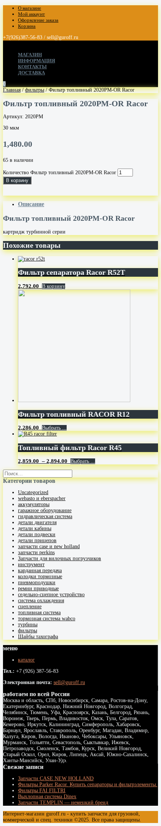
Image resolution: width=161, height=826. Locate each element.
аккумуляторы (33, 504)
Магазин (30, 54)
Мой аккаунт (31, 14)
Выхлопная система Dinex (47, 796)
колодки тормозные (40, 576)
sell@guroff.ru (69, 682)
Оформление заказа (38, 20)
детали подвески (36, 534)
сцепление (30, 606)
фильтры (34, 90)
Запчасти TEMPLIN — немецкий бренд (63, 802)
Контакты (32, 66)
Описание (31, 204)
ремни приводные (38, 588)
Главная (12, 90)
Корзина (27, 26)
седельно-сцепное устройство (51, 594)
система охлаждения (41, 600)
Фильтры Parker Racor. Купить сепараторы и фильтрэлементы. (87, 784)
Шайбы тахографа (38, 636)
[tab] (88, 204)
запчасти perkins (36, 552)
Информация (36, 60)
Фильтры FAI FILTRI (42, 790)
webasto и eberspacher (42, 498)
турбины (27, 624)
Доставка (31, 72)
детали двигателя (37, 522)
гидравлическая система (45, 516)
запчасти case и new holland (49, 546)
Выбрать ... (54, 428)
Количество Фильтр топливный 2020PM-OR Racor (59, 172)
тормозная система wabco (46, 618)
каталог (26, 660)
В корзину (17, 180)
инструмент (31, 564)
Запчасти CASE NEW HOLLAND (56, 778)
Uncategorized (33, 492)
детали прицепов (37, 540)
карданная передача (40, 570)
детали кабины (34, 528)
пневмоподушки (36, 582)
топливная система (39, 612)
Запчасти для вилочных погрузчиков (59, 558)
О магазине (29, 8)
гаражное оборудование (45, 510)
